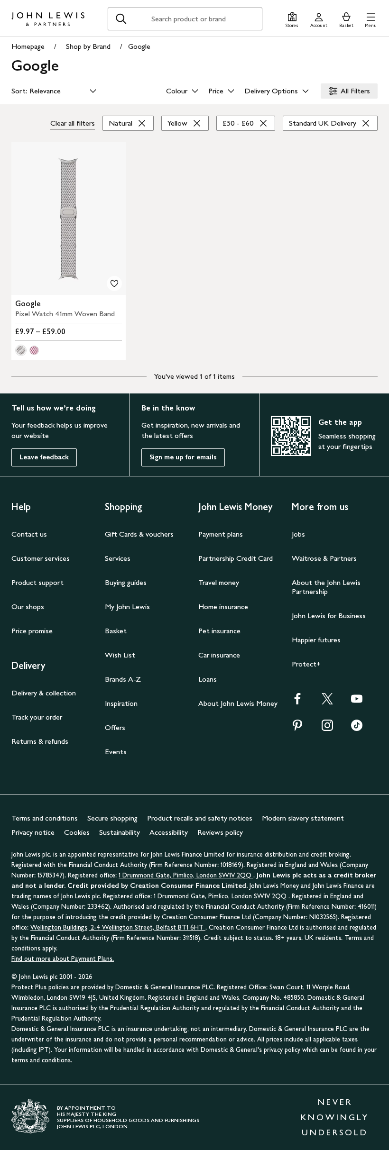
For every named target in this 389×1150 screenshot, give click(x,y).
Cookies (77, 832)
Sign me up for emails (183, 457)
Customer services (40, 558)
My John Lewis (127, 606)
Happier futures (316, 639)
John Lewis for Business (329, 615)
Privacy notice (33, 832)
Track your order (36, 716)
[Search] (121, 19)
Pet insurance (219, 630)
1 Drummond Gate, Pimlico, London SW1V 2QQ (186, 875)
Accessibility (168, 832)
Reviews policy (220, 832)
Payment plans (220, 533)
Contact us (29, 533)
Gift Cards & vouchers (139, 533)
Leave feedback (44, 457)
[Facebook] (297, 701)
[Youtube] (356, 701)
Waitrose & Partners (324, 558)
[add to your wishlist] (114, 283)
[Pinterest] (297, 728)
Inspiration (121, 703)
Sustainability (119, 832)
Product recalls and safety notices (199, 817)
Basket (116, 630)
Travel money (218, 582)
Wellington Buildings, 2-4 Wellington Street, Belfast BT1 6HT (117, 927)
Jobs (298, 533)
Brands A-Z (123, 679)
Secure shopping (112, 817)
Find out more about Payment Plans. (62, 959)
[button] (371, 18)
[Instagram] (327, 728)
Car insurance (219, 654)
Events (116, 751)
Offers (115, 727)
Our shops (27, 606)
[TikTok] (356, 728)
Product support (37, 582)
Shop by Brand (88, 46)
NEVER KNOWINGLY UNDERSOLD (335, 1117)
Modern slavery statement (303, 817)
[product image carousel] (68, 218)
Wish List (120, 654)
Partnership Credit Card (235, 558)
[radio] (21, 350)
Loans (207, 679)
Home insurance (223, 606)
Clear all (72, 123)
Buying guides (126, 582)
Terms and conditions (44, 817)
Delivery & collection (43, 692)
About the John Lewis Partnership (326, 587)
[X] (327, 701)
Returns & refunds (39, 741)
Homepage (28, 46)
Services (117, 558)
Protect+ (306, 663)
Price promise (32, 630)
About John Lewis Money (238, 703)
